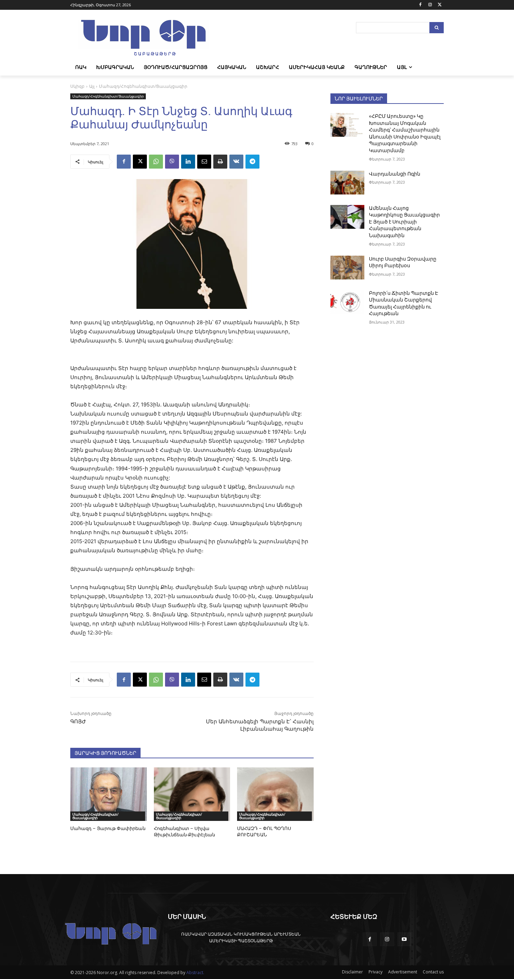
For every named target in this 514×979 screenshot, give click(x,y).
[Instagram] (430, 5)
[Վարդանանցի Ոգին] (347, 182)
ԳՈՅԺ (78, 721)
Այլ (91, 86)
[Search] (436, 27)
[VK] (236, 162)
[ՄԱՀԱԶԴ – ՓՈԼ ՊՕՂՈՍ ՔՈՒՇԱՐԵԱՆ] (275, 794)
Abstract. (195, 973)
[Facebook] (420, 5)
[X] (440, 5)
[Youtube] (404, 939)
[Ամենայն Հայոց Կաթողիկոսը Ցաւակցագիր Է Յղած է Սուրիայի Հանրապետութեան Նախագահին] (347, 217)
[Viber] (172, 162)
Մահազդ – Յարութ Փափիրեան (107, 828)
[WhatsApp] (156, 162)
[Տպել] (220, 162)
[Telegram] (252, 162)
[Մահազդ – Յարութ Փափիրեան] (108, 794)
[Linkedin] (188, 162)
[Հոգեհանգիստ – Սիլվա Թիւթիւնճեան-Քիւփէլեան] (192, 794)
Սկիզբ (77, 86)
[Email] (204, 162)
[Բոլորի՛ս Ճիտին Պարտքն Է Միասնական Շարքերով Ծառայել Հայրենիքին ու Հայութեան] (347, 302)
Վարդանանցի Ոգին (394, 174)
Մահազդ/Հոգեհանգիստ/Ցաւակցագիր (143, 86)
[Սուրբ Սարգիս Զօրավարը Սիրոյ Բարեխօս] (347, 267)
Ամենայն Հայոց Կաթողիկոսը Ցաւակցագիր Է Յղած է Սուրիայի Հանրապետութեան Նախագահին (404, 221)
